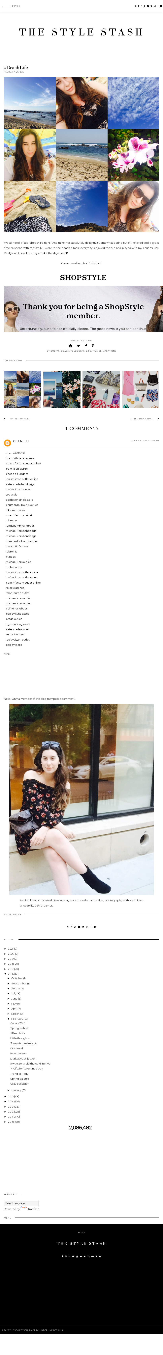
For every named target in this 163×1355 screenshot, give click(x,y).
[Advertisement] (81, 1158)
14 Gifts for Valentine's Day (26, 1068)
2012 (11, 1111)
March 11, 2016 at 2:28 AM (145, 441)
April (14, 1008)
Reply (7, 654)
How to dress (18, 1053)
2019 (11, 958)
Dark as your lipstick (22, 1058)
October (17, 978)
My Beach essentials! (101, 389)
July (14, 993)
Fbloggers (78, 351)
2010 (11, 1121)
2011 (11, 1116)
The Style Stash (81, 32)
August (16, 988)
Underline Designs (51, 1330)
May (14, 1003)
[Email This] (70, 346)
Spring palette (19, 1078)
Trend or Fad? (19, 1073)
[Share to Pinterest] (93, 346)
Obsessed (16, 1048)
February (17, 1018)
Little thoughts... (20, 1038)
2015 (11, 1096)
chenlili (21, 441)
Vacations (109, 351)
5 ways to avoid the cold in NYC (30, 1063)
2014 (11, 1101)
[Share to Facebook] (86, 346)
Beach (65, 351)
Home (81, 1232)
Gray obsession (19, 1083)
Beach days (140, 389)
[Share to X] (78, 346)
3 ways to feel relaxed (24, 1043)
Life (88, 351)
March (15, 1013)
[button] (10, 6)
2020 (11, 953)
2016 (11, 973)
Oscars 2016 (17, 1023)
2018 (11, 963)
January (16, 1090)
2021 (11, 948)
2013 (11, 1106)
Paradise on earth (62, 389)
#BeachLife (23, 389)
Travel (97, 351)
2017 (11, 968)
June (14, 998)
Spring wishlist (19, 1028)
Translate (33, 1209)
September (19, 983)
